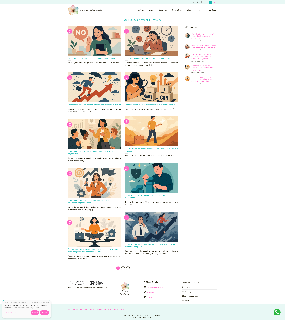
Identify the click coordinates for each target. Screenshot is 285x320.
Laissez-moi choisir (10, 313)
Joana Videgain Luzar (144, 10)
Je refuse (35, 312)
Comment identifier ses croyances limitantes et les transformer (150, 105)
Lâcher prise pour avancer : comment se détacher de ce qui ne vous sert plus (151, 150)
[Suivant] (128, 268)
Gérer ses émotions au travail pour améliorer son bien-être (148, 58)
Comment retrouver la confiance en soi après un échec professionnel (146, 196)
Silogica (149, 317)
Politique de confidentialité (95, 309)
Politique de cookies (116, 309)
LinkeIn (149, 297)
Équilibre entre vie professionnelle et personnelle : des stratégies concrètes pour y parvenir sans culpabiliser (93, 250)
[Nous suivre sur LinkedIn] (201, 2)
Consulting (177, 10)
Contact (212, 10)
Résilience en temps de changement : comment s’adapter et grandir (94, 105)
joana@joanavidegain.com (157, 287)
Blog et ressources (195, 10)
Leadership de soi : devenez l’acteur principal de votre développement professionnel (89, 201)
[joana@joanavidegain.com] (194, 2)
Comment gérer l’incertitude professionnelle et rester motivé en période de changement (150, 245)
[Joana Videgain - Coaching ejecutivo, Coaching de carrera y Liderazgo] (85, 10)
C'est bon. (44, 312)
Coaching (163, 10)
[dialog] (26, 309)
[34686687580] (198, 2)
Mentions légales (75, 309)
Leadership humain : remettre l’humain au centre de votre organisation (90, 152)
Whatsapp (150, 292)
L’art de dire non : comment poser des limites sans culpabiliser (92, 58)
